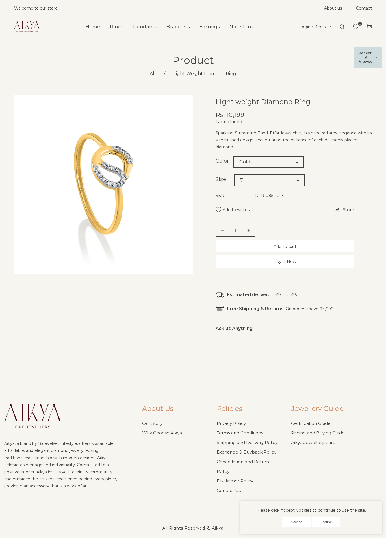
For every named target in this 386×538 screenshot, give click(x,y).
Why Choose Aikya (162, 433)
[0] (355, 26)
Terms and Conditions (240, 433)
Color (222, 161)
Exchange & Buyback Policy (246, 452)
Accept (296, 522)
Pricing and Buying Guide (318, 433)
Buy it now (285, 261)
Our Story (152, 423)
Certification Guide (311, 423)
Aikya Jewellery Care (313, 442)
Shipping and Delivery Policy (247, 442)
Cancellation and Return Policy (243, 466)
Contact (364, 8)
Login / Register (315, 26)
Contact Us (229, 490)
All (153, 73)
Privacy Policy (231, 423)
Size (221, 179)
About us (333, 8)
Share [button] (348, 209)
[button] (342, 26)
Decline (326, 522)
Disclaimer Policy (235, 481)
